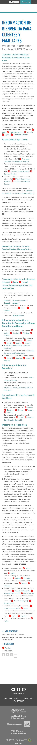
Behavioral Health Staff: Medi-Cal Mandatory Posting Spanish (17, 638)
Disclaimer (18, 744)
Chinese (15, 300)
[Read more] (18, 711)
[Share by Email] (15, 656)
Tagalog (15, 303)
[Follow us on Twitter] (13, 689)
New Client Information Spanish (13, 634)
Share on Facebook (3, 654)
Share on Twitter (7, 654)
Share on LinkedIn (11, 654)
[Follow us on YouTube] (24, 689)
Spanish (7, 303)
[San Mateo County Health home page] (15, 8)
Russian (23, 300)
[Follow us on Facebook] (18, 689)
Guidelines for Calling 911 (13, 420)
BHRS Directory (18, 315)
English (6, 300)
